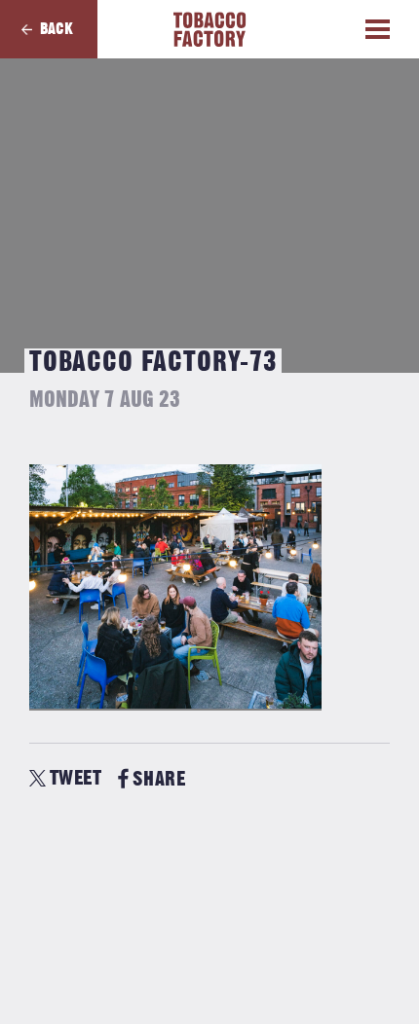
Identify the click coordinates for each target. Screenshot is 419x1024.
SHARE (159, 779)
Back (56, 29)
